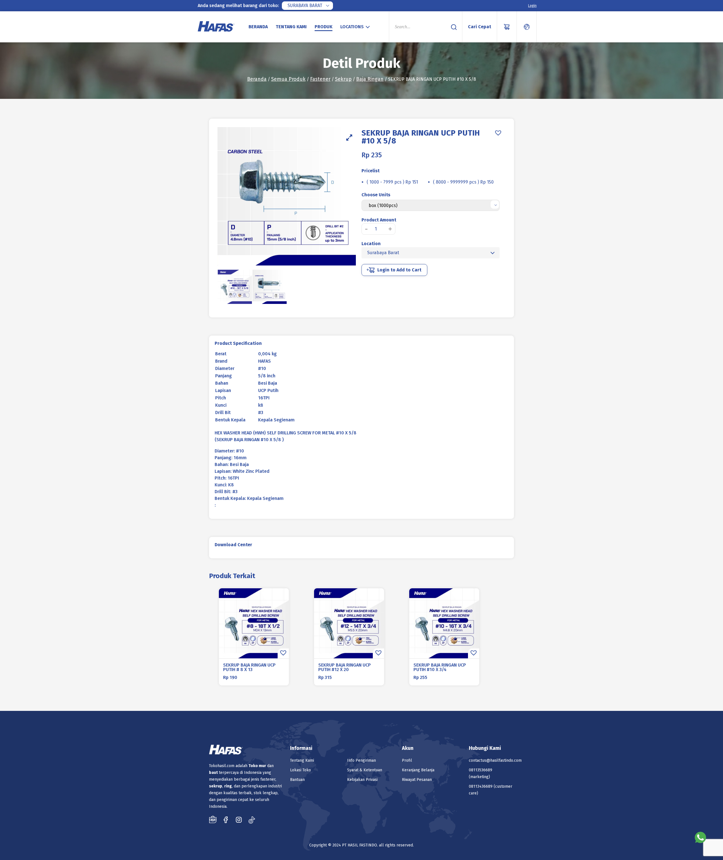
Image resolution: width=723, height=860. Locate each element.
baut (213, 772)
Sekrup (343, 79)
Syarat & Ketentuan (364, 770)
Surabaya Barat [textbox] (305, 5)
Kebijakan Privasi (362, 779)
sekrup (215, 786)
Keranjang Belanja (418, 770)
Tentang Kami (291, 26)
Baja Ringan (370, 79)
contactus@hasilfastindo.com (495, 760)
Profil (407, 760)
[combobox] (307, 5)
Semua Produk (288, 79)
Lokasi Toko (300, 770)
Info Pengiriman (361, 760)
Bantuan (297, 779)
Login (532, 6)
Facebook (226, 820)
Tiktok (252, 820)
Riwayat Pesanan (417, 779)
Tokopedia (213, 820)
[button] (498, 133)
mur (262, 765)
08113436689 (481, 786)
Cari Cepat (479, 26)
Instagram (239, 820)
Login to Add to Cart (399, 270)
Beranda (258, 26)
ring (228, 786)
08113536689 (480, 770)
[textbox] (356, 26)
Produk (323, 26)
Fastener (320, 79)
